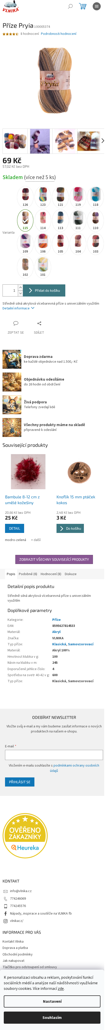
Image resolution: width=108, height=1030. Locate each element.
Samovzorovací (80, 644)
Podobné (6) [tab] (28, 574)
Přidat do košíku (47, 290)
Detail (14, 528)
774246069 (18, 898)
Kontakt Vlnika (13, 941)
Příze (56, 619)
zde (61, 988)
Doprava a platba (15, 947)
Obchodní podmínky (18, 954)
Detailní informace (16, 308)
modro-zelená (15, 540)
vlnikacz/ (16, 920)
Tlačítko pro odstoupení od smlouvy (30, 967)
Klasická (59, 644)
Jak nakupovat (13, 960)
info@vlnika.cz (21, 891)
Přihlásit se (19, 782)
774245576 (18, 906)
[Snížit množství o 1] (20, 293)
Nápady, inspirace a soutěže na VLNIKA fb (41, 913)
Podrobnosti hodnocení (58, 34)
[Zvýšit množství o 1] (20, 287)
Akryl (56, 631)
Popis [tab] (11, 574)
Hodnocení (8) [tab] (51, 574)
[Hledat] (70, 6)
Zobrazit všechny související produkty (54, 559)
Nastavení (52, 1001)
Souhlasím (52, 1017)
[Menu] (97, 6)
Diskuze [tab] (71, 574)
